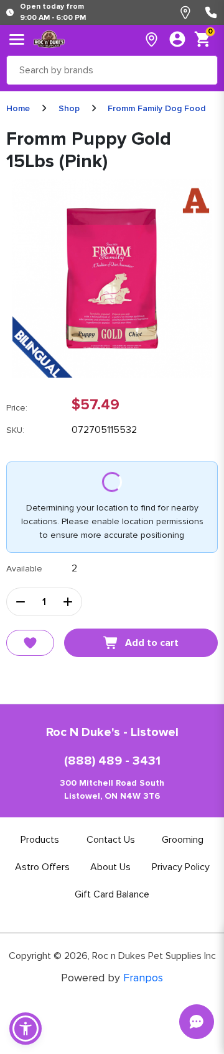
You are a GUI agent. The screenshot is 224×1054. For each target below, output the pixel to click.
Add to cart (152, 643)
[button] (25, 1028)
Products (40, 840)
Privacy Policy (181, 867)
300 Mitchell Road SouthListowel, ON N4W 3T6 (112, 789)
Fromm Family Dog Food (156, 108)
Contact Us (110, 840)
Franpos (143, 977)
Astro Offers (42, 867)
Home (18, 108)
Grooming (182, 840)
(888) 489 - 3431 (112, 760)
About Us (110, 867)
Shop (69, 108)
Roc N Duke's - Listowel (112, 732)
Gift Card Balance (112, 894)
